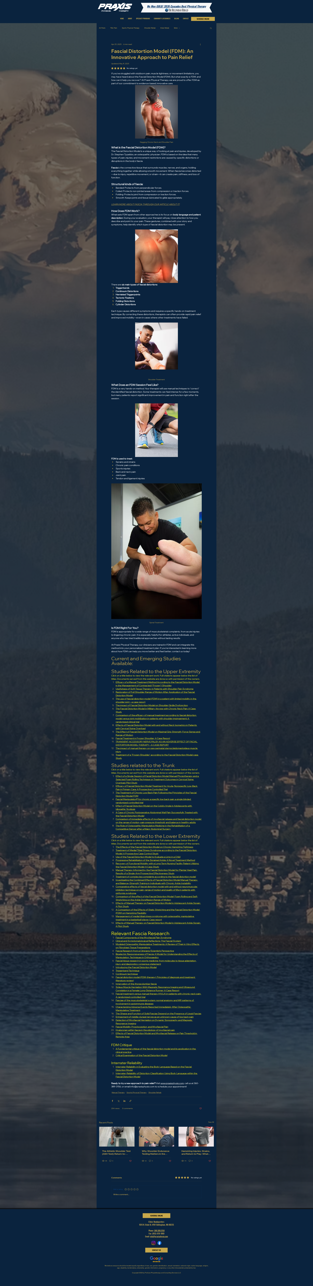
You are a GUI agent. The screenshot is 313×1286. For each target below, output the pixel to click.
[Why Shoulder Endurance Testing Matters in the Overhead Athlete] (156, 1137)
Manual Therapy (118, 1092)
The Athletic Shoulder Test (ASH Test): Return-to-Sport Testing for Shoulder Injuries (116, 1152)
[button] (211, 28)
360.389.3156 (159, 1230)
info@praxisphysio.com (159, 1236)
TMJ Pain (113, 28)
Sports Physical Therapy (130, 28)
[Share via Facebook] (112, 1101)
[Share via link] (130, 1101)
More (176, 28)
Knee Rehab (164, 28)
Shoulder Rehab (150, 28)
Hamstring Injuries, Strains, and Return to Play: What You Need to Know (195, 1152)
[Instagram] (153, 1243)
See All (211, 1122)
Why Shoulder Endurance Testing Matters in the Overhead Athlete (155, 1152)
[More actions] (200, 44)
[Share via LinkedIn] (124, 1101)
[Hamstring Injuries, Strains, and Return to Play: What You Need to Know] (196, 1137)
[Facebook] (159, 1243)
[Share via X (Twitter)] (118, 1101)
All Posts (102, 28)
